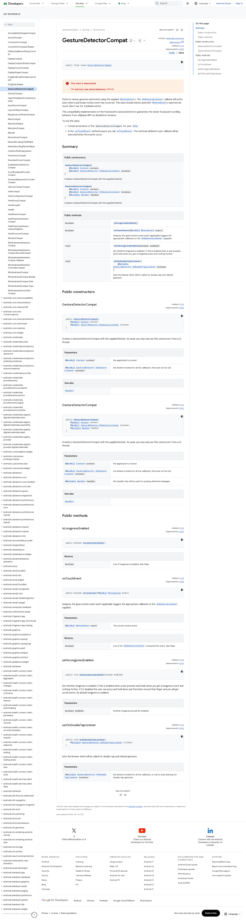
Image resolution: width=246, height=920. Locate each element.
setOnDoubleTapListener (127, 261)
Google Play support (221, 871)
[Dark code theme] (182, 62)
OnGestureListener (152, 99)
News (44, 880)
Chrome (90, 900)
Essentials (35, 3)
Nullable (75, 194)
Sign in (239, 3)
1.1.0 (182, 46)
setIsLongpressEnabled (126, 245)
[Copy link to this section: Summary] (80, 147)
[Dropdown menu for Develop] (88, 3)
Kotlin (172, 52)
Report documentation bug (224, 866)
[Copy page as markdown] (140, 40)
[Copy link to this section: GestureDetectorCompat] (99, 305)
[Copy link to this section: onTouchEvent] (84, 578)
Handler (85, 194)
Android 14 (149, 875)
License (54, 913)
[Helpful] (177, 30)
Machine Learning (84, 866)
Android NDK (184, 883)
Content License (135, 806)
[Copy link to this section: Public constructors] (97, 292)
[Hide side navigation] (34, 915)
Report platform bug (221, 861)
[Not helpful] (182, 30)
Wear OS (114, 866)
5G (77, 884)
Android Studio (223, 3)
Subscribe (211, 913)
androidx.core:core (175, 38)
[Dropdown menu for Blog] (129, 3)
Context (84, 168)
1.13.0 (181, 49)
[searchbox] (19, 24)
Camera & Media (83, 875)
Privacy (79, 880)
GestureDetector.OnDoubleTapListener (134, 267)
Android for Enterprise (52, 866)
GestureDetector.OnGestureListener (100, 171)
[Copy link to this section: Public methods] (90, 516)
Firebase (104, 900)
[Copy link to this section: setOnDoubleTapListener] (99, 725)
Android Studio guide (187, 864)
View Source (175, 42)
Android (45, 861)
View (135, 126)
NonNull (74, 168)
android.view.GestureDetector (90, 89)
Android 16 (149, 866)
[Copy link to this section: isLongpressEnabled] (92, 528)
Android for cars (117, 875)
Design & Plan (57, 3)
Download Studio (185, 878)
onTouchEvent (82, 131)
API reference (12, 14)
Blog (123, 3)
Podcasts (46, 889)
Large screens (116, 861)
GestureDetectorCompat (99, 65)
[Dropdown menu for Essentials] (44, 3)
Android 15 (149, 871)
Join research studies (221, 875)
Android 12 (149, 884)
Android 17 (149, 861)
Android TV (115, 880)
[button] (18, 298)
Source (45, 875)
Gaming (79, 861)
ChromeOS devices (118, 871)
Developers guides (186, 869)
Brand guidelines (68, 913)
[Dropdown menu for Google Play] (111, 3)
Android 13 (149, 880)
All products (146, 900)
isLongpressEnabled (125, 223)
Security (45, 871)
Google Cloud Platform (124, 900)
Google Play (101, 3)
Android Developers (70, 30)
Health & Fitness (83, 871)
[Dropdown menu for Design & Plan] (68, 3)
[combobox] (168, 3)
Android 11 (148, 889)
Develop (80, 3)
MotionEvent (127, 99)
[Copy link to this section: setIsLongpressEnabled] (96, 660)
